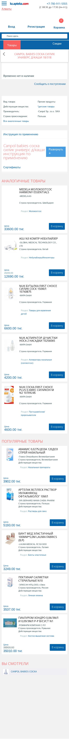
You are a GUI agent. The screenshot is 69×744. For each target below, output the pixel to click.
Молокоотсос (35, 211)
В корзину (57, 226)
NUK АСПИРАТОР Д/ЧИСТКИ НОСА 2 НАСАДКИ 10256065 (38, 339)
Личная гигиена (35, 595)
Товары (12, 45)
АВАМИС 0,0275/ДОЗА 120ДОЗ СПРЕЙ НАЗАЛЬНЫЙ (38, 451)
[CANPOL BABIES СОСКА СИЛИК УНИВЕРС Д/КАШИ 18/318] (6, 671)
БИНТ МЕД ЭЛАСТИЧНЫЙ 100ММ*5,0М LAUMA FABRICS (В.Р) (37, 537)
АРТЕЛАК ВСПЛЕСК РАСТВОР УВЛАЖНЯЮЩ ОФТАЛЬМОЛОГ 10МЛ (37, 493)
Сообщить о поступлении (50, 84)
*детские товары (46, 106)
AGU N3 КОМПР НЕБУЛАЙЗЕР (38, 238)
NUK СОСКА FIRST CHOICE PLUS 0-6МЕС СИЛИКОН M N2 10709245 (36, 390)
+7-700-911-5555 (57, 4)
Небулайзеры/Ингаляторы (41, 257)
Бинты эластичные (37, 555)
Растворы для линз (37, 511)
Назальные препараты (39, 467)
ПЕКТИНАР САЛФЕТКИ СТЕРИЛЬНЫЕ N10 (33, 579)
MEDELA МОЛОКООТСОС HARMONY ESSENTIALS (35, 191)
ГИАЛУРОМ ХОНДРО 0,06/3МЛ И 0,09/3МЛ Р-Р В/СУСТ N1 (38, 619)
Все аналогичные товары (16, 121)
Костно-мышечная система (41, 636)
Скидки (57, 43)
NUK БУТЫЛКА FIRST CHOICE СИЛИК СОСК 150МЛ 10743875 (38, 289)
